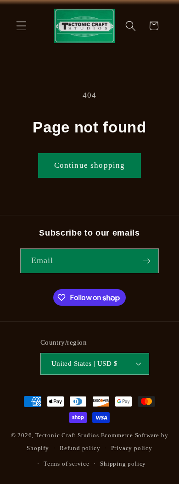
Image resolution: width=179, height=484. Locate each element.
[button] (21, 26)
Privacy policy (131, 448)
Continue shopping (89, 165)
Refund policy (80, 448)
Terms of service (67, 464)
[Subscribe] (147, 260)
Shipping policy (123, 464)
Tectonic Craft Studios (67, 435)
